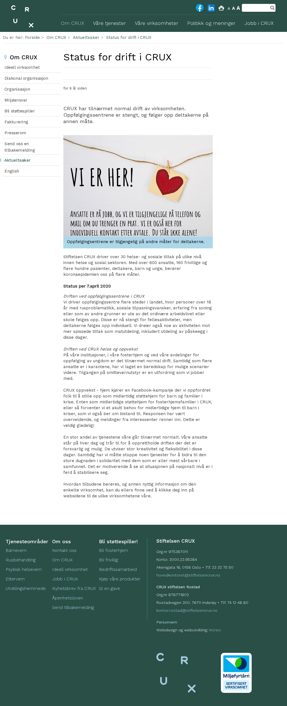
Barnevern (17, 550)
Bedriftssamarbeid (118, 569)
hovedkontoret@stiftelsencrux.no (188, 575)
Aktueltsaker (86, 37)
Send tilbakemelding (73, 607)
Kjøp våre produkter (119, 579)
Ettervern (15, 579)
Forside (32, 37)
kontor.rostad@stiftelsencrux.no (186, 610)
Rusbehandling (21, 560)
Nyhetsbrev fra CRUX (74, 588)
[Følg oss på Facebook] (200, 11)
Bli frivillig (108, 560)
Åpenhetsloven (67, 598)
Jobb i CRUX (65, 579)
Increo (215, 630)
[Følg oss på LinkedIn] (211, 11)
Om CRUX (56, 37)
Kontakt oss (64, 550)
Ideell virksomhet (70, 569)
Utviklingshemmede (26, 588)
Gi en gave (109, 588)
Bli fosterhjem (113, 550)
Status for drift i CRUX (128, 37)
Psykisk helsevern (24, 569)
